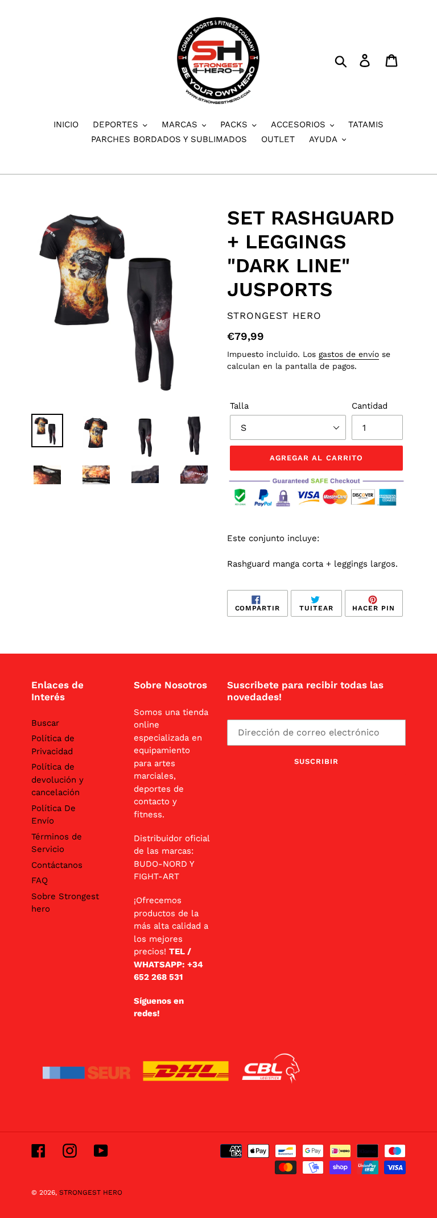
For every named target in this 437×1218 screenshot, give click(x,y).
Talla (239, 406)
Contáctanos (57, 865)
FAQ (39, 880)
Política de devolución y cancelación (57, 779)
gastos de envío (349, 354)
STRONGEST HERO (90, 1192)
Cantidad (369, 406)
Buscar (45, 723)
